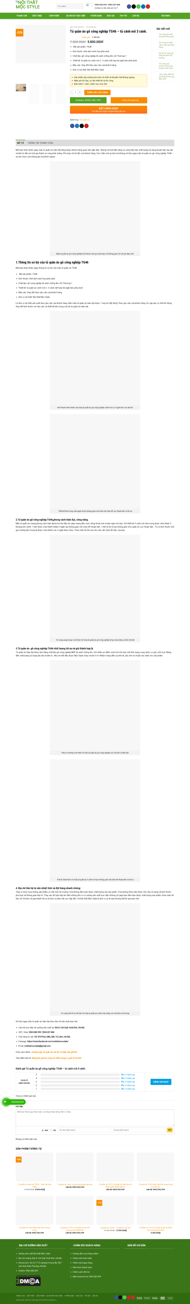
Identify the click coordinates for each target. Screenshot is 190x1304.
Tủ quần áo (91, 27)
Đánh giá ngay (161, 1082)
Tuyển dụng (96, 15)
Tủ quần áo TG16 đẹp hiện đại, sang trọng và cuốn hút (156, 1185)
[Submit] (80, 6)
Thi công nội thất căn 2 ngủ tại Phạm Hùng (166, 44)
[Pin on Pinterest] (86, 126)
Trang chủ (21, 15)
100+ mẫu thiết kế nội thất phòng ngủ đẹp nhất (166, 76)
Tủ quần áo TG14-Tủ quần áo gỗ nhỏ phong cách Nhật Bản (75, 1228)
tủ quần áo (48, 1052)
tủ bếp (63, 1052)
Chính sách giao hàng (82, 1263)
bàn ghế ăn (72, 1052)
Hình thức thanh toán (82, 1267)
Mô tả (20, 142)
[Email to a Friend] (82, 126)
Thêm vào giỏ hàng (97, 92)
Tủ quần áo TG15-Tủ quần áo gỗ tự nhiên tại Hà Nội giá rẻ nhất (155, 1228)
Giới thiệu (37, 15)
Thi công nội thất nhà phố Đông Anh (166, 35)
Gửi (169, 1130)
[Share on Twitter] (77, 126)
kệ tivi (56, 1052)
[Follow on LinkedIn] (143, 6)
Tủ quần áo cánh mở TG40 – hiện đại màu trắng (34, 1185)
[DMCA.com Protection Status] (28, 1280)
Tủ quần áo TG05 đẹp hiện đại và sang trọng (34, 1228)
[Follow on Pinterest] (129, 1297)
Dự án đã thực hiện (75, 15)
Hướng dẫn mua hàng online (85, 1253)
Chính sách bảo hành (82, 1258)
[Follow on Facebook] (129, 6)
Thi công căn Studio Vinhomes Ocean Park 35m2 (166, 66)
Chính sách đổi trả (81, 1272)
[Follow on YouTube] (148, 6)
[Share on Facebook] (72, 126)
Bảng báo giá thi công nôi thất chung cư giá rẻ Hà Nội (56, 1058)
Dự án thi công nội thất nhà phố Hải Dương (166, 55)
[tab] (20, 143)
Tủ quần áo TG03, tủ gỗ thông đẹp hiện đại (74, 1184)
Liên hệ (135, 15)
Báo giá (111, 15)
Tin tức (123, 15)
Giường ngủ (36, 1052)
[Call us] (138, 6)
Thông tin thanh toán (40, 142)
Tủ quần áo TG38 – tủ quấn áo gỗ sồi (115, 1228)
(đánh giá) (86, 37)
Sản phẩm (54, 15)
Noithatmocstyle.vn (48, 1300)
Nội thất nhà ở (76, 27)
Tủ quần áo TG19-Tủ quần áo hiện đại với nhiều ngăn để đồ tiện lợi (115, 1185)
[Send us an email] (134, 6)
